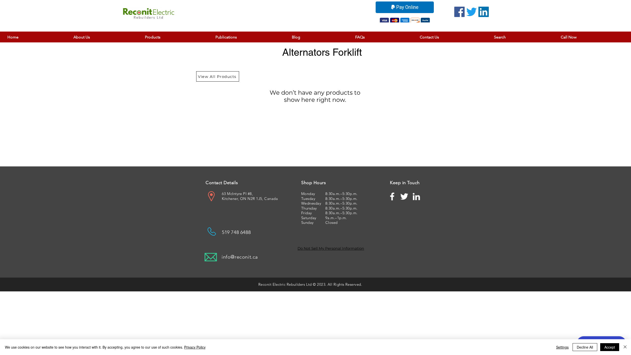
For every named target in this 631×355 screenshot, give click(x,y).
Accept (609, 347)
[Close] (625, 347)
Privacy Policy (195, 347)
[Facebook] (459, 12)
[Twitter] (471, 12)
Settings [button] (562, 347)
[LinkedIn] (483, 12)
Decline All (585, 347)
